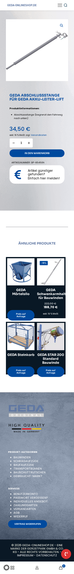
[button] (61, 25)
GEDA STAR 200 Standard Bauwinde (50, 359)
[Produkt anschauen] (30, 267)
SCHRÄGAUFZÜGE (25, 461)
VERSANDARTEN (24, 509)
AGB (16, 513)
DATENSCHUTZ (46, 555)
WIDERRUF (20, 516)
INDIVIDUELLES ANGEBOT (30, 501)
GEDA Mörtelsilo (20, 292)
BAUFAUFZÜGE (23, 465)
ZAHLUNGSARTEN (25, 505)
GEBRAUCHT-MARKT (27, 476)
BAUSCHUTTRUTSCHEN (29, 472)
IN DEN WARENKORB (37, 153)
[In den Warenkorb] (30, 262)
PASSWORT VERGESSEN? (30, 498)
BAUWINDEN (22, 457)
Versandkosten (39, 135)
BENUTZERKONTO (25, 494)
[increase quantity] (29, 143)
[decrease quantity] (13, 143)
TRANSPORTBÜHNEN (27, 469)
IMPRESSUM (25, 555)
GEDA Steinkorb (20, 355)
